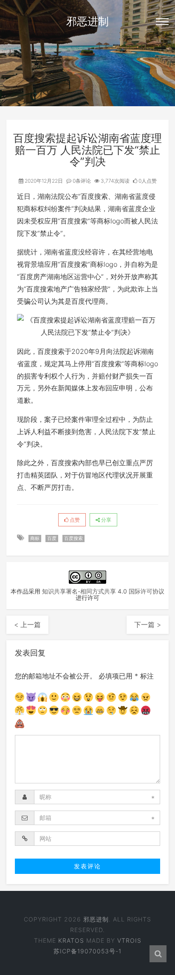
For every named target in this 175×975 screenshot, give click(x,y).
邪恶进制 (87, 21)
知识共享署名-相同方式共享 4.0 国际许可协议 (103, 591)
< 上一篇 (27, 624)
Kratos (71, 940)
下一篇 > (147, 624)
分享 (105, 520)
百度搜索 (73, 538)
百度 (51, 538)
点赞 (74, 520)
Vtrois (129, 940)
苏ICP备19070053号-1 (87, 951)
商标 (35, 538)
